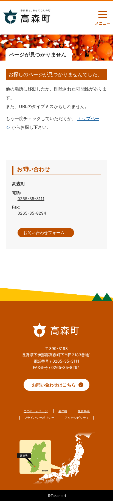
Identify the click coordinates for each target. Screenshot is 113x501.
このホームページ (36, 411)
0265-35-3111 (31, 198)
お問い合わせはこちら (54, 385)
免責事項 (84, 411)
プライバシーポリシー (39, 418)
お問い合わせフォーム (43, 232)
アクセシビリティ (77, 418)
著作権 (62, 411)
